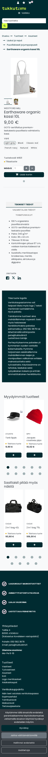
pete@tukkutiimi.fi (18, 644)
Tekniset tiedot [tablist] (24, 204)
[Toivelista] (24, 3)
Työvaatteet (8, 669)
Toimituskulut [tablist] (24, 215)
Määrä (8, 168)
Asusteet (6, 672)
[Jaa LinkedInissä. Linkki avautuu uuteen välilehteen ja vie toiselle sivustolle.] (20, 278)
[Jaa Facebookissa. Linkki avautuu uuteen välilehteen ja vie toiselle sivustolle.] (9, 278)
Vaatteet (7, 666)
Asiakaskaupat (9, 682)
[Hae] (4, 25)
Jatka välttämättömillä (24, 735)
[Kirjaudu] (18, 3)
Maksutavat (8, 703)
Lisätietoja (24, 750)
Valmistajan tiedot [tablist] (24, 209)
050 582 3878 (17, 641)
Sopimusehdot (9, 696)
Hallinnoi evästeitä (24, 742)
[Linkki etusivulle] (14, 8)
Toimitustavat (9, 699)
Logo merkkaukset (11, 679)
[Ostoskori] (30, 3)
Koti (4, 676)
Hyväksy (24, 728)
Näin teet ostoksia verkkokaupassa (20, 693)
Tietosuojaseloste (11, 706)
